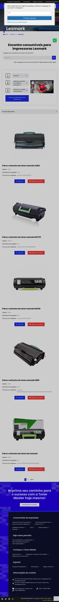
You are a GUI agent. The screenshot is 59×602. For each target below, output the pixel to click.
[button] (29, 504)
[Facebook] (2, 599)
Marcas (13, 34)
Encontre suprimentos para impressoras (17, 98)
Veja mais (20, 181)
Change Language (29, 18)
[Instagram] (12, 599)
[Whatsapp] (55, 40)
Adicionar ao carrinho (37, 181)
